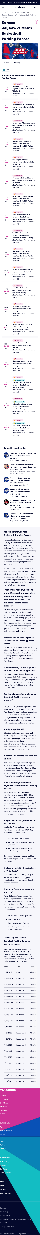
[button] (6, 69)
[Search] (34, 7)
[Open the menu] (3, 7)
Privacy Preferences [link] (7, 1226)
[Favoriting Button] (36, 22)
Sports (10, 12)
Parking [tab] (17, 63)
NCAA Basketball (21, 12)
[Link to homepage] (20, 7)
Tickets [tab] (6, 63)
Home (4, 12)
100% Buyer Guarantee (23, 2)
